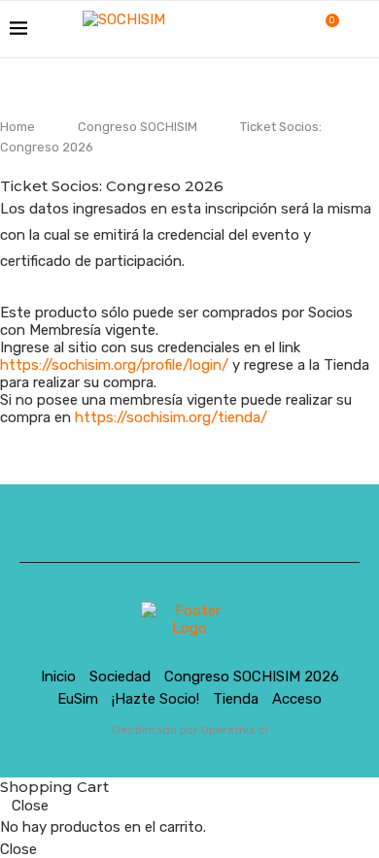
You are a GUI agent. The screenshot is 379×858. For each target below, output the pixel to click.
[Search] (359, 29)
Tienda (235, 699)
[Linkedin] (296, 29)
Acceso (297, 699)
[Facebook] (255, 29)
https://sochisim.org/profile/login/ (114, 365)
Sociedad (120, 676)
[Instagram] (275, 29)
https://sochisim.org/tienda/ (171, 417)
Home (17, 126)
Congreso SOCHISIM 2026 (251, 676)
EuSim (77, 699)
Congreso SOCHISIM (137, 126)
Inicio (58, 676)
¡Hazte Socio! (155, 699)
